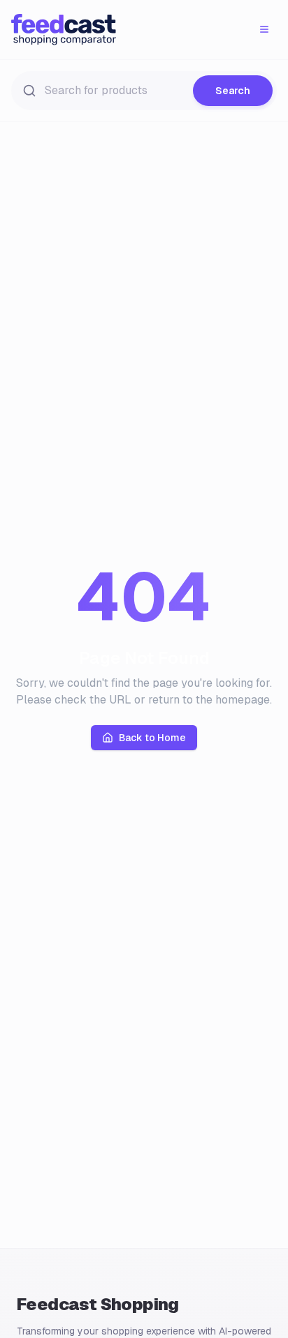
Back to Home (152, 737)
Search (232, 90)
